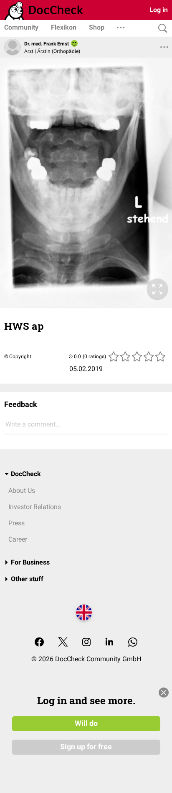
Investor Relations (34, 507)
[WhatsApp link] (132, 643)
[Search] (161, 28)
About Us (21, 490)
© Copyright (17, 356)
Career (17, 539)
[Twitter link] (63, 643)
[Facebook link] (39, 643)
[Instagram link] (86, 643)
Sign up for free (86, 747)
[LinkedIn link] (109, 643)
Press (16, 523)
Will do (86, 723)
